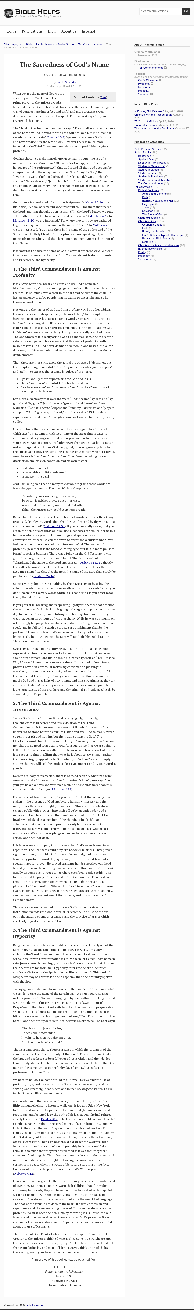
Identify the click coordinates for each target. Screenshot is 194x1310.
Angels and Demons (154, 193)
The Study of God (152, 214)
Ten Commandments (90, 44)
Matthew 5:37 (61, 789)
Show (103, 97)
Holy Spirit (148, 204)
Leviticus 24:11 (90, 562)
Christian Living (147, 221)
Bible (145, 197)
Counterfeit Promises (147, 124)
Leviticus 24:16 (43, 576)
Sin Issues (144, 259)
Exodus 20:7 (56, 137)
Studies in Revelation (150, 176)
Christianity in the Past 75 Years (153, 114)
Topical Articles (143, 186)
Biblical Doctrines (148, 190)
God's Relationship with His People (163, 235)
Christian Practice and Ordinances (158, 245)
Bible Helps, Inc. (37, 12)
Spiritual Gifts (146, 159)
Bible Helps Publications (40, 44)
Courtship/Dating (152, 224)
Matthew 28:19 (103, 225)
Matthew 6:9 (98, 216)
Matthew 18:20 (23, 220)
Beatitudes (144, 155)
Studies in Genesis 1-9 (151, 166)
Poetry (142, 252)
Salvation (147, 210)
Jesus (145, 207)
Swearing (143, 93)
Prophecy (144, 255)
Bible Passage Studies (147, 148)
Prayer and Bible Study (156, 238)
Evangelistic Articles (150, 248)
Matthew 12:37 (54, 526)
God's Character (148, 80)
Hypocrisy (144, 83)
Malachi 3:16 (94, 202)
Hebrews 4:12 (23, 1173)
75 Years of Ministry (146, 121)
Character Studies (149, 217)
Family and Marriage (154, 231)
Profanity (143, 90)
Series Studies (66, 44)
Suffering (147, 241)
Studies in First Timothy (152, 162)
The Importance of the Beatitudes (154, 128)
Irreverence (145, 86)
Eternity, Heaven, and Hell (157, 200)
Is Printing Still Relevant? (149, 111)
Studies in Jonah (148, 173)
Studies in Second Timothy (154, 179)
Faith (145, 228)
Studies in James (148, 169)
